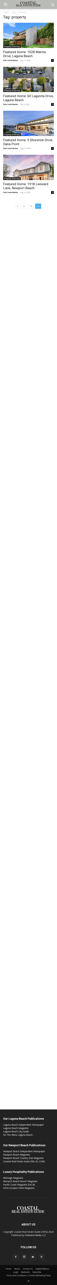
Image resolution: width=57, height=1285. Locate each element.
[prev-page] (17, 206)
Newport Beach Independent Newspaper (24, 1151)
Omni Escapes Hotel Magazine (19, 1187)
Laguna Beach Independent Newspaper (23, 1124)
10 (31, 206)
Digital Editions (42, 1268)
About (17, 1268)
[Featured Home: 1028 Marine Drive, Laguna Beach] (28, 35)
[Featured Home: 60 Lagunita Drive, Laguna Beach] (28, 79)
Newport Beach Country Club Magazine (23, 1158)
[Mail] (33, 1257)
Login (15, 1272)
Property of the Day (12, 46)
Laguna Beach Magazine (15, 1128)
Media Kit (25, 1272)
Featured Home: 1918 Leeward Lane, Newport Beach (25, 186)
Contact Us (28, 1268)
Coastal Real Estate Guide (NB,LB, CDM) (24, 1161)
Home (6, 12)
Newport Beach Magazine (16, 1154)
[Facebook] (16, 1257)
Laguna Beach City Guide (16, 1131)
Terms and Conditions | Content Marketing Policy (28, 1275)
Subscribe (36, 1272)
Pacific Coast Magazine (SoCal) (19, 1184)
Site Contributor (10, 60)
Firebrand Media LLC (35, 1235)
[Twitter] (41, 1257)
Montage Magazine (13, 1177)
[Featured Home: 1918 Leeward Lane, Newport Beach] (28, 167)
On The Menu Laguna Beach (18, 1134)
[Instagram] (24, 1257)
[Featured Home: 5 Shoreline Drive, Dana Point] (28, 123)
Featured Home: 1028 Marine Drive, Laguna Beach (24, 54)
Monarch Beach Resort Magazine (20, 1181)
